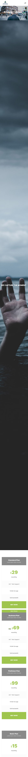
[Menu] (25, 2)
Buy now (14, 604)
